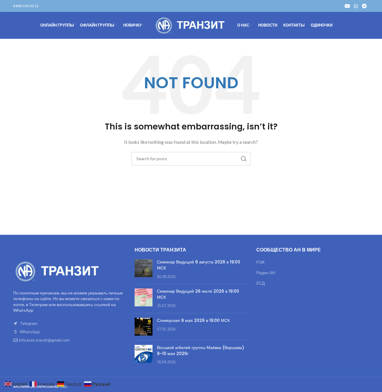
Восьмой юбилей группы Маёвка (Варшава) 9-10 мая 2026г (200, 350)
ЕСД (260, 282)
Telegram (28, 323)
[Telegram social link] (364, 5)
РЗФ (260, 262)
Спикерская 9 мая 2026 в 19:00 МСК (193, 320)
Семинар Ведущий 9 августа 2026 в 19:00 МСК (198, 265)
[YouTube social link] (347, 5)
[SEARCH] (244, 159)
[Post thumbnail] (144, 269)
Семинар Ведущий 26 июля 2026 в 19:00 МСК (198, 294)
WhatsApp (30, 331)
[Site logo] (191, 24)
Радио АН (265, 272)
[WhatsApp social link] (356, 5)
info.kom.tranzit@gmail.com (44, 339)
